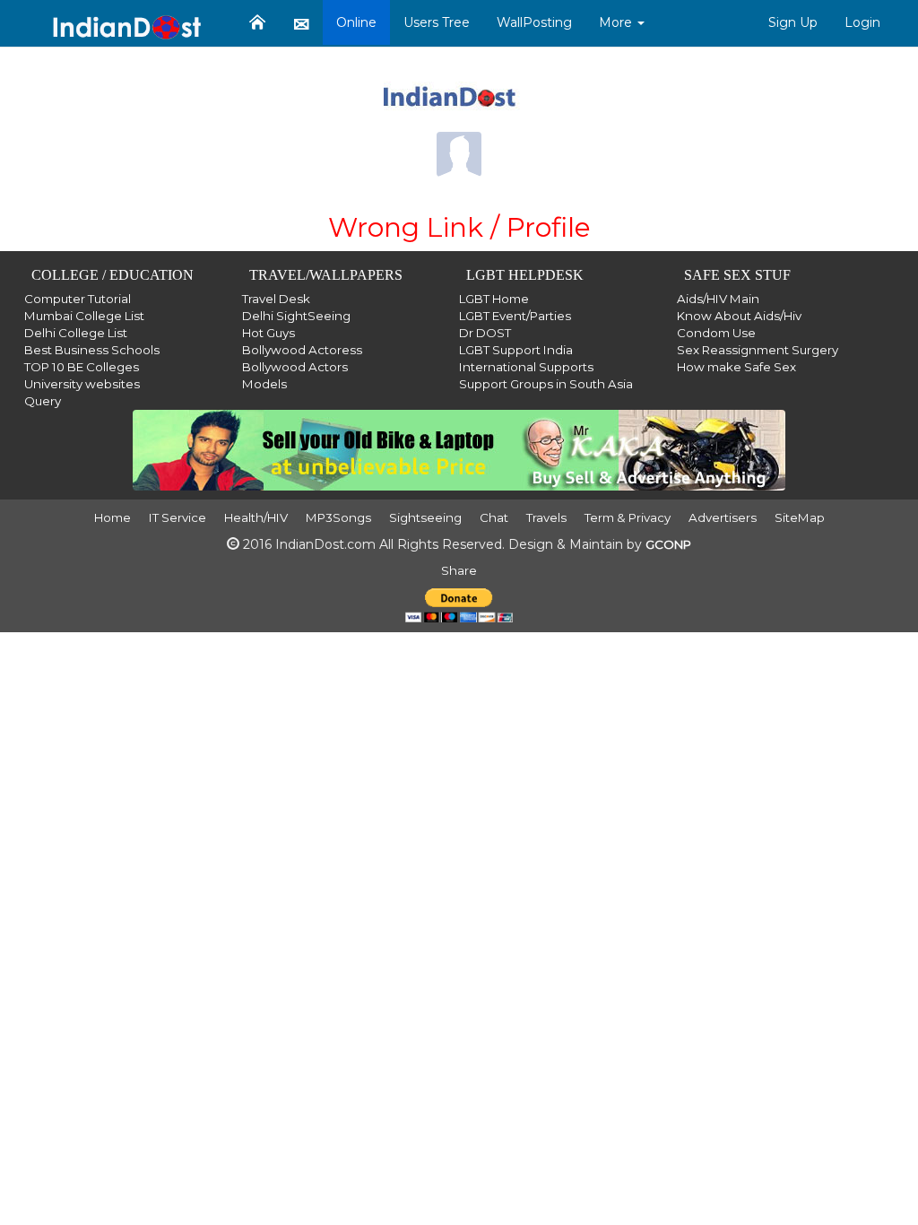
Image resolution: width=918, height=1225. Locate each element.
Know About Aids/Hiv (739, 315)
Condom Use (716, 333)
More (617, 22)
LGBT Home (494, 298)
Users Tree (436, 22)
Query (42, 401)
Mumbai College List (84, 315)
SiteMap (800, 517)
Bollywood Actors (295, 367)
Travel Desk (276, 298)
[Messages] (301, 23)
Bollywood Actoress (302, 350)
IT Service (177, 517)
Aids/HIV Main (718, 298)
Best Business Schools (92, 350)
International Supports (526, 367)
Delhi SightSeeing (296, 315)
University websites (82, 384)
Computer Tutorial (77, 298)
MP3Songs (338, 517)
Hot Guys (268, 333)
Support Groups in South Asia (546, 384)
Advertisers (722, 517)
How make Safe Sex (736, 367)
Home (112, 517)
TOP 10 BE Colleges (81, 367)
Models (264, 384)
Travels (546, 517)
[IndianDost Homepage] (257, 22)
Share (459, 570)
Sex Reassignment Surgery (757, 350)
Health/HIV (256, 517)
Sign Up (793, 22)
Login (862, 22)
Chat (494, 517)
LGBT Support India (516, 350)
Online (356, 22)
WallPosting (534, 22)
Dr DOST (485, 333)
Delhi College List (75, 333)
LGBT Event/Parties (515, 315)
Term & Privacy (628, 517)
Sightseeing (425, 517)
